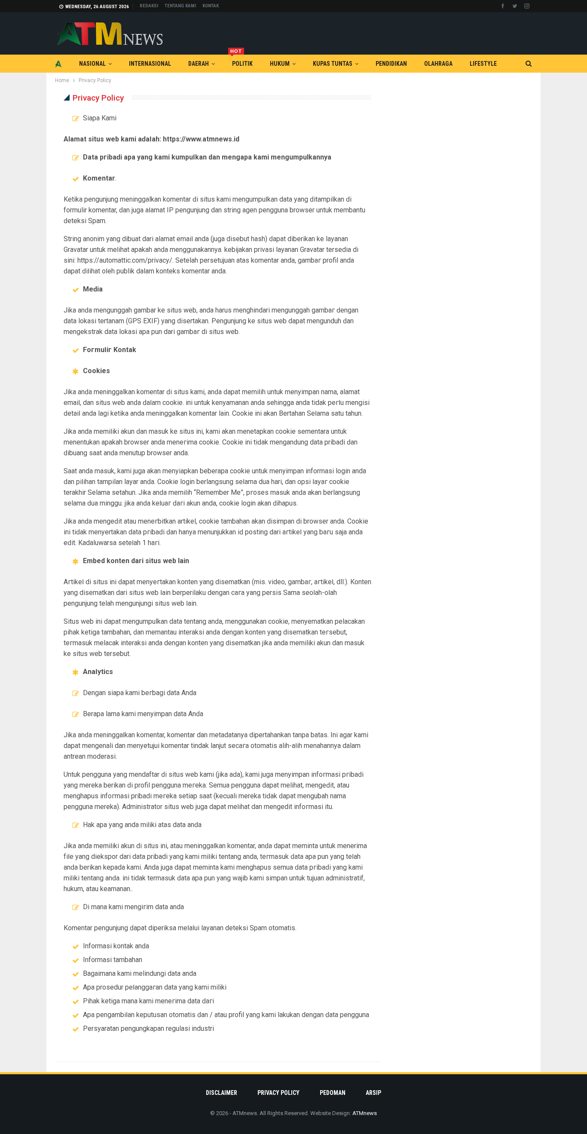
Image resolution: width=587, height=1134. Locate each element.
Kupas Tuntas (332, 63)
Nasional (92, 63)
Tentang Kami (180, 6)
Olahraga (438, 63)
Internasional (150, 63)
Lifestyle (483, 63)
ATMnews (364, 1113)
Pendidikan (391, 63)
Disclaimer (221, 1092)
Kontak (210, 6)
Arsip (373, 1092)
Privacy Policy (278, 1092)
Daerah (198, 63)
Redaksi (149, 6)
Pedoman (332, 1092)
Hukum (280, 63)
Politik (241, 61)
